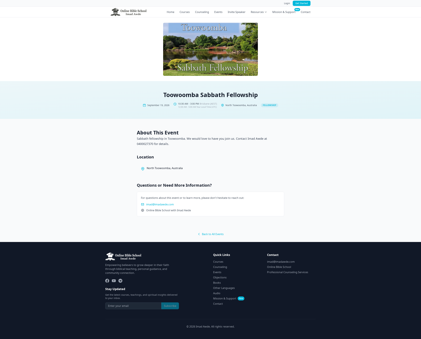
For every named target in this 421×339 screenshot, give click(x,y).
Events (218, 12)
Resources (257, 12)
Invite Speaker (237, 12)
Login (287, 3)
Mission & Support (284, 12)
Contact (305, 12)
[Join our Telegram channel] (120, 281)
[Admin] (144, 256)
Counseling (202, 12)
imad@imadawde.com (160, 204)
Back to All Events (213, 234)
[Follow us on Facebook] (107, 281)
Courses (185, 12)
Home (170, 12)
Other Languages (224, 288)
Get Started (301, 3)
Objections (220, 277)
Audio (216, 293)
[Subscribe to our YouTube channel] (114, 281)
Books (217, 282)
